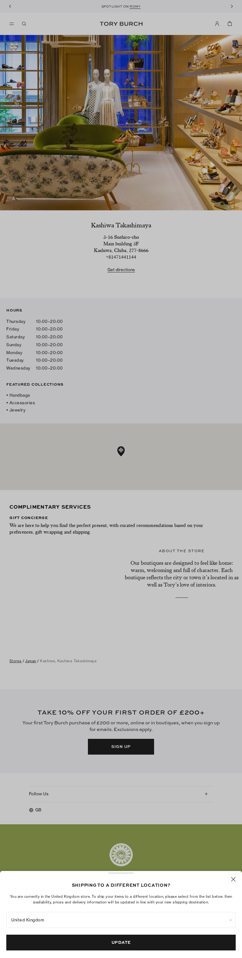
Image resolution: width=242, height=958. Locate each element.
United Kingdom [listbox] (27, 919)
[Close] (233, 879)
